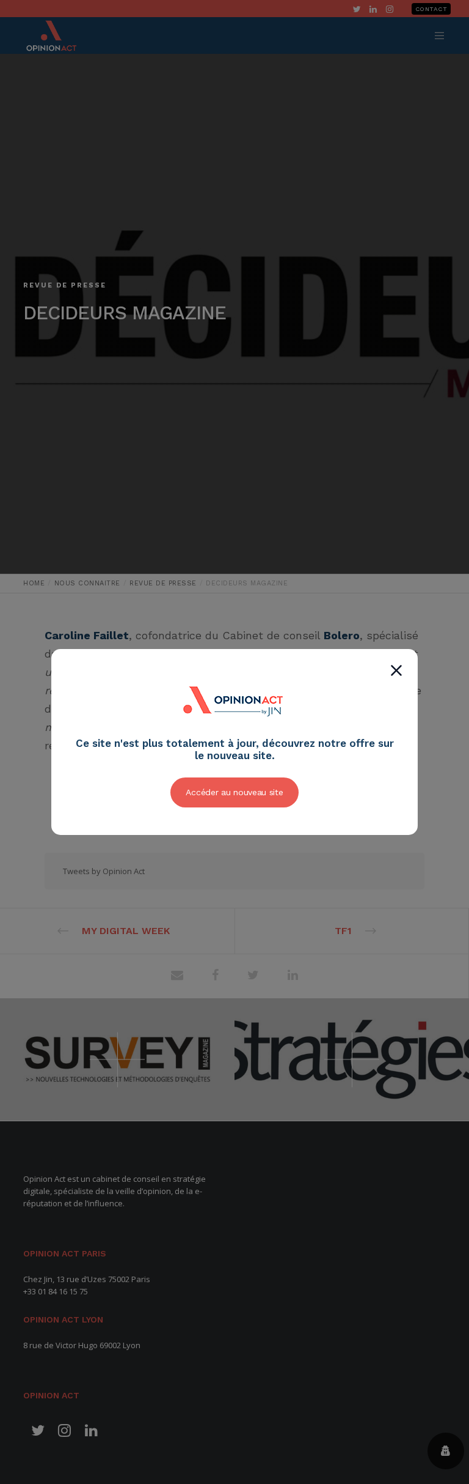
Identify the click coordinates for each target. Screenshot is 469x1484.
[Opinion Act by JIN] (234, 730)
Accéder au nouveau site (234, 792)
